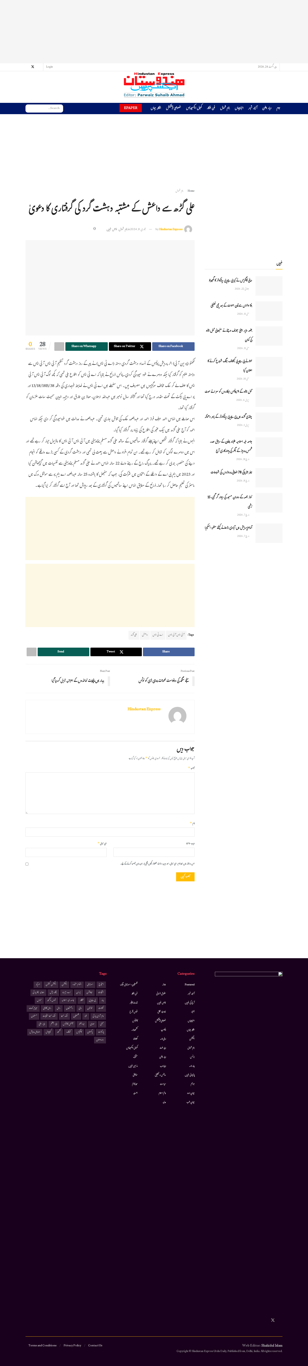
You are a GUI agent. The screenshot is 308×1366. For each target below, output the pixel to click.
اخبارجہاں (239, 108)
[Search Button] (28, 108)
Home (191, 191)
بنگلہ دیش (53, 992)
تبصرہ (191, 768)
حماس (39, 1000)
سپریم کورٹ (33, 1008)
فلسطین (76, 1016)
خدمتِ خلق (162, 1012)
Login (49, 67)
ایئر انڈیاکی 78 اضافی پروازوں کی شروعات (231, 472)
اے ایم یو (66, 992)
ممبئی (102, 1024)
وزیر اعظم (54, 1024)
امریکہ (38, 984)
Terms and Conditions (42, 1346)
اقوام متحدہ (77, 984)
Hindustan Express (171, 230)
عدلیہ (164, 1102)
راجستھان (69, 1008)
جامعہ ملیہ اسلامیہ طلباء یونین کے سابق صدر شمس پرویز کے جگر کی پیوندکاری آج (231, 446)
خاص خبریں (111, 230)
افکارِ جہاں (156, 108)
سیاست (163, 1084)
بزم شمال (225, 108)
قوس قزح (134, 1012)
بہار (102, 1000)
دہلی (80, 1008)
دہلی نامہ (163, 1039)
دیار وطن (266, 108)
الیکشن (192, 1039)
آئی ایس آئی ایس (176, 635)
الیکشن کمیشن (51, 984)
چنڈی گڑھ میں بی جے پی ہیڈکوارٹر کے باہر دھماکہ (228, 417)
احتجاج (101, 984)
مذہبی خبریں (133, 1066)
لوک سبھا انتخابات (49, 1016)
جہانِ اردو (191, 1093)
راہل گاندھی (47, 1008)
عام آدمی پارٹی (98, 1016)
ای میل (102, 844)
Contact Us (95, 1346)
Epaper (130, 108)
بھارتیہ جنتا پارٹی (38, 992)
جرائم (193, 1084)
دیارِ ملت (163, 1048)
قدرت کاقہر (134, 1003)
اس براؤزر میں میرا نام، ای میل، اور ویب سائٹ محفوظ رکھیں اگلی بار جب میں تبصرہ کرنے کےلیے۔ (157, 864)
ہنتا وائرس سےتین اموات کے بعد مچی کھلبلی (231, 306)
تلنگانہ (81, 1000)
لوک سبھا (64, 1016)
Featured (190, 984)
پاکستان (89, 1032)
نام (192, 823)
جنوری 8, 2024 (138, 230)
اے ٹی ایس (158, 635)
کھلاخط (135, 1039)
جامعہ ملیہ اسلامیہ (68, 1000)
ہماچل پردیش (35, 1032)
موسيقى (135, 1075)
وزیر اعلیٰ (42, 1024)
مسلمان (34, 1016)
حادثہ (164, 984)
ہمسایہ (135, 1093)
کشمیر (59, 1032)
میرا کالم (135, 1084)
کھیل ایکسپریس (194, 108)
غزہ (86, 1016)
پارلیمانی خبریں (190, 1075)
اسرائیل (90, 984)
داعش (144, 635)
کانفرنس (135, 1021)
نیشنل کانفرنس (68, 1024)
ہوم (278, 108)
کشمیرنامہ (134, 1030)
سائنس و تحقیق (160, 1075)
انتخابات (101, 992)
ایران (78, 992)
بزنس (192, 1057)
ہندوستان (100, 1040)
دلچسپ (163, 1030)
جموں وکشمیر (51, 1000)
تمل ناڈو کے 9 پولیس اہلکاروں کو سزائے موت (228, 392)
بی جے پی (92, 1000)
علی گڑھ (134, 635)
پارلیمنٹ (101, 1032)
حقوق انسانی (161, 994)
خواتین (90, 1008)
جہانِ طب (190, 1102)
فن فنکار (211, 108)
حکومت (101, 1008)
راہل (58, 1008)
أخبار (193, 1012)
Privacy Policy (72, 1346)
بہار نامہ (192, 1066)
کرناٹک (68, 1032)
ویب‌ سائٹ (190, 843)
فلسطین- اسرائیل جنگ (129, 984)
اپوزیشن (89, 992)
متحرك (135, 1057)
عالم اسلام (162, 1093)
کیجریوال (48, 1032)
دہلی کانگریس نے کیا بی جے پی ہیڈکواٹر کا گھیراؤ (230, 280)
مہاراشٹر (82, 1024)
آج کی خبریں (190, 1003)
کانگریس (79, 1032)
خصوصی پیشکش (173, 108)
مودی (92, 1024)
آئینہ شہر (252, 108)
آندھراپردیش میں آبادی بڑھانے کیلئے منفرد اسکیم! (228, 528)
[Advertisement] (154, 31)
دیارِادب (163, 1066)
